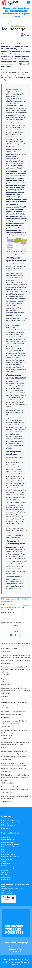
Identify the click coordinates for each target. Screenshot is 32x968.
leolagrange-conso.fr (8, 850)
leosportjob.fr (5, 828)
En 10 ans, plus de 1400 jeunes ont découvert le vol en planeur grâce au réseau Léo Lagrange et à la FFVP (15, 732)
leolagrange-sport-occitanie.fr (10, 823)
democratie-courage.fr (8, 868)
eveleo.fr (4, 874)
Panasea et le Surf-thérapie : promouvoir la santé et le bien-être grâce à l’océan (15, 743)
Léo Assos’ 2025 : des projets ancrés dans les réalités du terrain (16, 797)
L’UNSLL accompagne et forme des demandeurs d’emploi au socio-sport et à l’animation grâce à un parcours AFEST (14, 765)
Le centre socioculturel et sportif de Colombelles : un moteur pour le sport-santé (15, 788)
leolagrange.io (5, 879)
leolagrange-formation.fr (9, 847)
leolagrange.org (6, 837)
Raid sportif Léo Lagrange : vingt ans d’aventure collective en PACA (13, 713)
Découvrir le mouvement (16, 947)
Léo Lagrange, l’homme (16, 949)
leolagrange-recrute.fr (8, 839)
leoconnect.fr (5, 863)
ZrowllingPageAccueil (6, 623)
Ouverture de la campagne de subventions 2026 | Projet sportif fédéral (15, 722)
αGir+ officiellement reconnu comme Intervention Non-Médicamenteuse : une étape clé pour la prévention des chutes (14, 702)
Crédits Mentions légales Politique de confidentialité (16, 961)
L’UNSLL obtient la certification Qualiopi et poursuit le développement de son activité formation (15, 777)
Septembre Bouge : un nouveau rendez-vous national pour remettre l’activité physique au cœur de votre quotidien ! (15, 645)
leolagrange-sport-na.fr (8, 825)
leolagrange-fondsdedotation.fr (11, 856)
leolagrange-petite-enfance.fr (10, 844)
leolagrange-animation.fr (9, 842)
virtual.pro (4, 872)
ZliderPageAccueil (18, 622)
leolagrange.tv (5, 877)
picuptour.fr (5, 870)
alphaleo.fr (4, 861)
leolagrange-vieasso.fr (8, 854)
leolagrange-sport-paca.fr (9, 821)
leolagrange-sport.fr (7, 852)
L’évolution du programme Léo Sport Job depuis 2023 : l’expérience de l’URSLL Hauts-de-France (15, 669)
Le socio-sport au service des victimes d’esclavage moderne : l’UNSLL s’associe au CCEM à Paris (15, 690)
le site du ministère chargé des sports (15, 606)
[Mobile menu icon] (28, 2)
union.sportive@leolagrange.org (11, 889)
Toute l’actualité (16, 951)
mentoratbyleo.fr (6, 859)
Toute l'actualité (9, 622)
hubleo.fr (4, 866)
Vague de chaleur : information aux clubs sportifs (14, 680)
